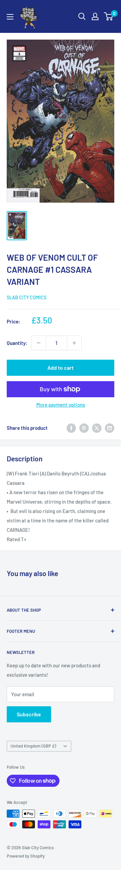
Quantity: (17, 343)
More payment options (60, 405)
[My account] (95, 16)
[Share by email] (109, 428)
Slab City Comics (26, 297)
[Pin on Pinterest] (84, 428)
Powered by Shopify (26, 856)
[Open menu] (10, 16)
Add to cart (60, 367)
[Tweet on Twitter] (97, 428)
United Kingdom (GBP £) (33, 746)
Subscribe (29, 714)
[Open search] (82, 16)
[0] (109, 16)
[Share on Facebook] (71, 428)
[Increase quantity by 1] (74, 343)
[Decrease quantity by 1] (39, 343)
